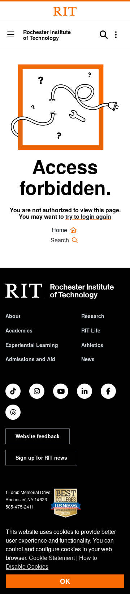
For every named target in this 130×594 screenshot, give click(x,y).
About (13, 315)
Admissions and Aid (30, 359)
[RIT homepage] (59, 291)
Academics (18, 330)
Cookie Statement (52, 557)
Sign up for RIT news (41, 457)
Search (60, 240)
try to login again (88, 216)
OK (65, 581)
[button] (10, 35)
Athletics (92, 344)
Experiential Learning (31, 344)
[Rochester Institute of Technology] (65, 11)
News (88, 359)
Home (60, 230)
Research (92, 315)
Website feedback (38, 436)
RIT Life (90, 330)
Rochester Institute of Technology (47, 35)
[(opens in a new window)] (13, 391)
